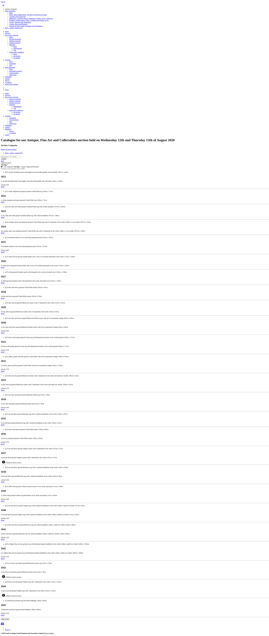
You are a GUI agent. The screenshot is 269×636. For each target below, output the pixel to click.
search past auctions (11, 84)
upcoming (12, 63)
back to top (5, 619)
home (7, 31)
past (10, 65)
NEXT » (8, 630)
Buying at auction (15, 39)
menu (7, 90)
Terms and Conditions (16, 52)
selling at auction (14, 101)
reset (2, 161)
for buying (16, 56)
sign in (3, 2)
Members (8, 129)
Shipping (12, 45)
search (7, 135)
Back (11, 13)
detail (2, 187)
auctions (8, 60)
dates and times (10, 67)
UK (14, 50)
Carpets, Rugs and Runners (18, 24)
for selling (16, 58)
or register (8, 82)
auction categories (11, 9)
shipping (12, 105)
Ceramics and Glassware (17, 17)
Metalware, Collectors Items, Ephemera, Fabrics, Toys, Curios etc (31, 18)
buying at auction (15, 99)
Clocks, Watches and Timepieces (20, 22)
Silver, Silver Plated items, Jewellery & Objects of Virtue (28, 15)
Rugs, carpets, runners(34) (13, 28)
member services (14, 43)
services (7, 33)
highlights (8, 77)
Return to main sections (8, 149)
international (17, 106)
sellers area (12, 75)
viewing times (13, 73)
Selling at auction (15, 41)
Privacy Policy (49, 633)
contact (7, 79)
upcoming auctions (15, 71)
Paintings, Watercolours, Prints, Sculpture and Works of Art (29, 20)
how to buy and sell (11, 35)
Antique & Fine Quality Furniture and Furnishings (26, 26)
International (17, 48)
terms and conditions (16, 110)
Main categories (10, 11)
